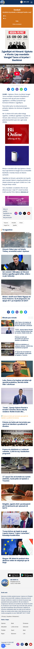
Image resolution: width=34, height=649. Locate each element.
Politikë (3, 630)
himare (21, 222)
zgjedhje (15, 225)
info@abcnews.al (15, 582)
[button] (3, 645)
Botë (12, 623)
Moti (24, 630)
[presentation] (29, 318)
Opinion (3, 623)
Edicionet (25, 627)
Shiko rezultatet (17, 24)
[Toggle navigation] (31, 2)
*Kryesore (6, 222)
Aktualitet (14, 222)
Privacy (4, 616)
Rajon (2, 634)
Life (24, 634)
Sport (12, 630)
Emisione (25, 623)
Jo (5, 18)
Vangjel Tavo (6, 225)
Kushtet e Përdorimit (12, 616)
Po (5, 16)
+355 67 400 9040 (15, 583)
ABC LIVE (26, 2)
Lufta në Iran (14, 627)
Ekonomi (13, 634)
